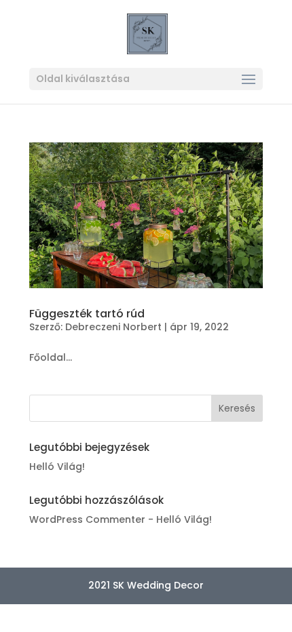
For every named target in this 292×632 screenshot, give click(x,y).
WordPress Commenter (87, 519)
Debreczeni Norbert (113, 327)
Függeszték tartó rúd (87, 313)
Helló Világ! (57, 466)
